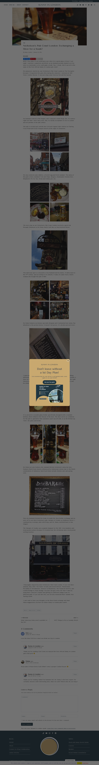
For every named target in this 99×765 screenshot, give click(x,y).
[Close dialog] (68, 361)
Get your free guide (49, 382)
